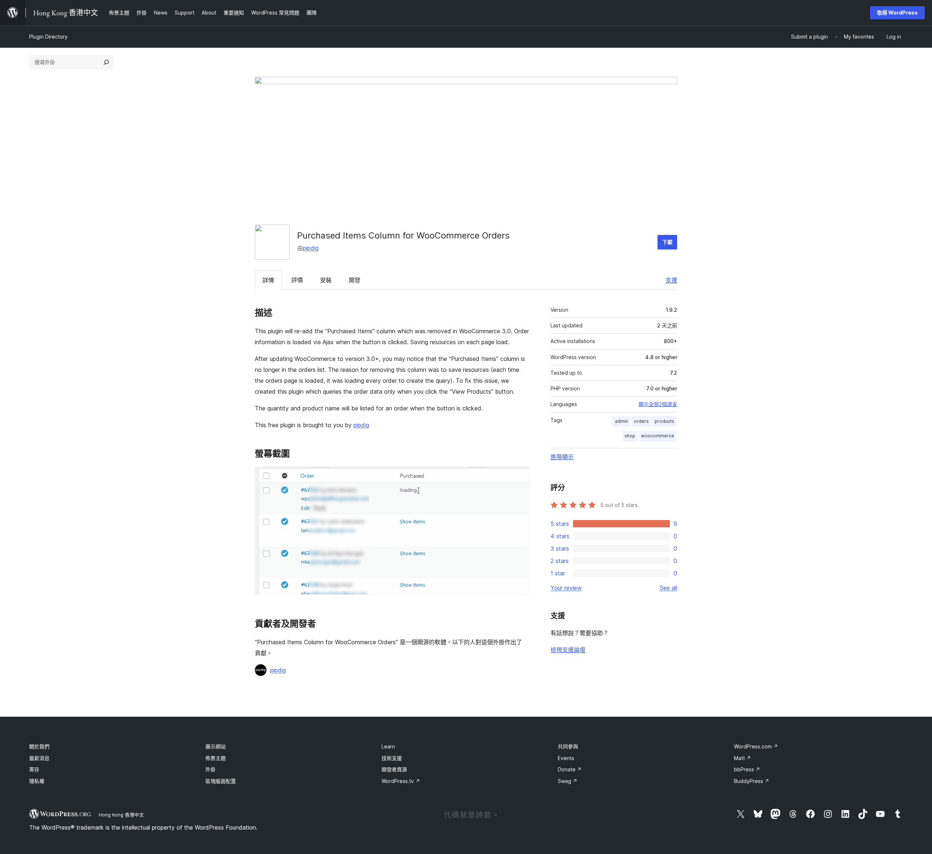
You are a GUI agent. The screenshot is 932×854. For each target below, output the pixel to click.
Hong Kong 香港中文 (121, 815)
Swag (567, 781)
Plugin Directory (48, 37)
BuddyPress (751, 781)
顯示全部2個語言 (658, 404)
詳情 (268, 280)
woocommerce (657, 435)
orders (641, 421)
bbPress (747, 769)
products (664, 421)
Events (566, 758)
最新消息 (39, 758)
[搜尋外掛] (106, 62)
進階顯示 (562, 456)
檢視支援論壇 (567, 649)
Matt (742, 758)
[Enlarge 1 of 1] (519, 476)
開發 (354, 280)
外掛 (210, 769)
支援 (671, 280)
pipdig (311, 248)
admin (621, 421)
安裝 (326, 280)
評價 (297, 280)
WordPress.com (756, 746)
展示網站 (215, 746)
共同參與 (568, 746)
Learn (388, 746)
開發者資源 (394, 769)
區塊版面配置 (220, 781)
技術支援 (392, 758)
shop (629, 435)
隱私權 (36, 781)
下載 (667, 242)
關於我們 (39, 746)
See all (668, 587)
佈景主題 (215, 758)
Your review (566, 587)
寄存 (34, 769)
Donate (570, 769)
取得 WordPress (897, 12)
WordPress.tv (401, 781)
